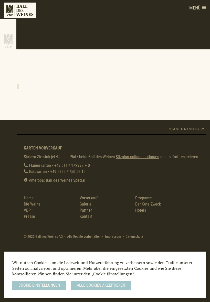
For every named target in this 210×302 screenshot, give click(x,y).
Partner (86, 210)
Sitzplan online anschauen (137, 156)
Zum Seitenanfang (184, 129)
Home (29, 198)
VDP (27, 210)
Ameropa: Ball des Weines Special (57, 180)
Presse (29, 216)
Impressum (113, 236)
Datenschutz (134, 236)
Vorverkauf (89, 198)
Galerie (85, 204)
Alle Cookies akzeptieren (101, 285)
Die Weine (32, 204)
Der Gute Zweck (148, 204)
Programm (143, 198)
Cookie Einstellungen (39, 285)
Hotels (140, 210)
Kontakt (86, 216)
